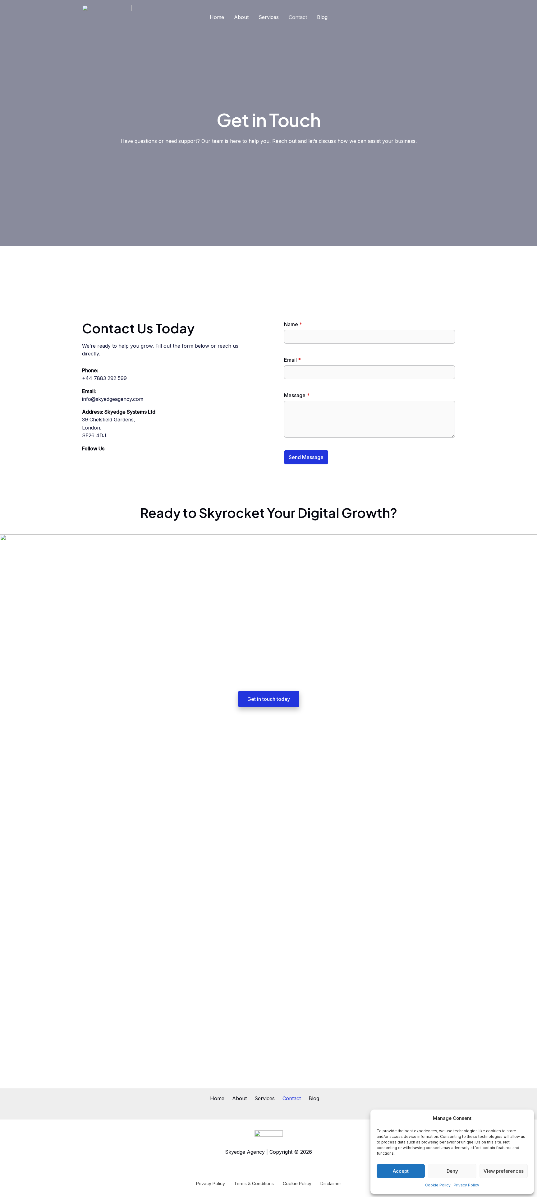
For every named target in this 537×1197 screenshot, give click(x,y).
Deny (452, 1171)
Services (269, 17)
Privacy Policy (466, 1185)
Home (217, 17)
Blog (322, 17)
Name (293, 324)
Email (292, 360)
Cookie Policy (438, 1185)
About (241, 17)
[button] (524, 1118)
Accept (401, 1171)
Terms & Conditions (254, 1183)
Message (297, 395)
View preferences (504, 1171)
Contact (298, 17)
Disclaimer (330, 1183)
